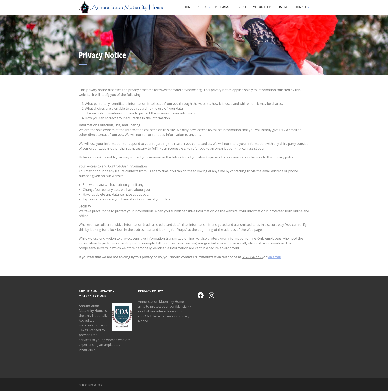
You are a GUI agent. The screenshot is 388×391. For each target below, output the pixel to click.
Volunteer (262, 7)
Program (222, 7)
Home (188, 7)
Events (242, 7)
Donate (301, 7)
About (203, 7)
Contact (283, 7)
